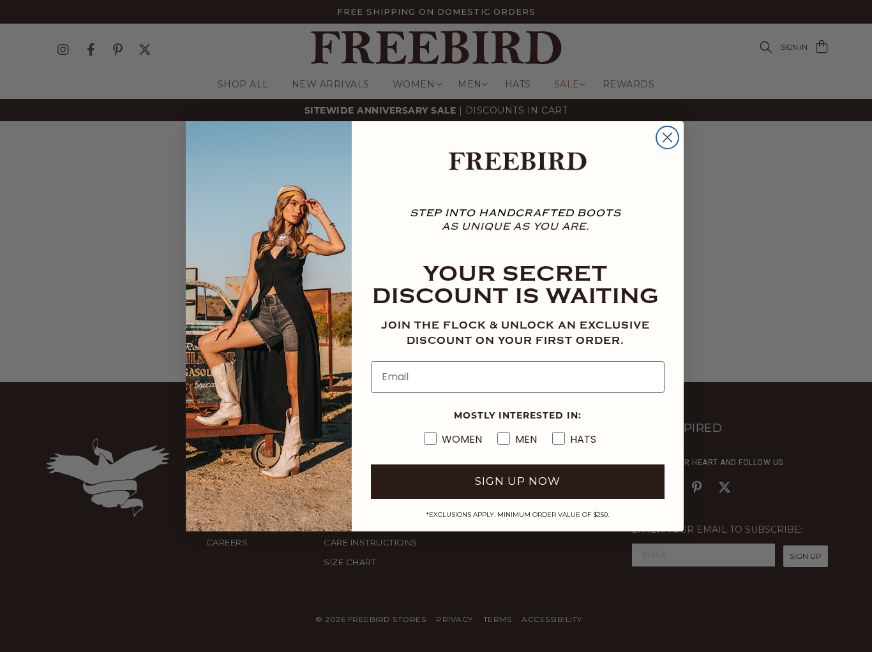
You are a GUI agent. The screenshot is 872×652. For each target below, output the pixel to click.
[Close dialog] (667, 137)
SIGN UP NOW (517, 481)
